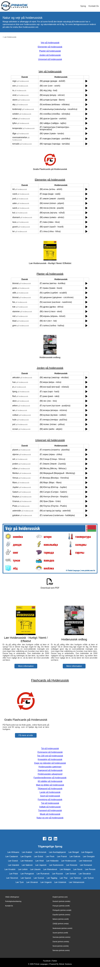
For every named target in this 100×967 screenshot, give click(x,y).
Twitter (54, 961)
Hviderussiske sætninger (50, 767)
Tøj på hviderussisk (50, 803)
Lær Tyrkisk (89, 878)
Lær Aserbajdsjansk (57, 852)
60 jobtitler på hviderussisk (50, 781)
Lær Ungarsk (46, 882)
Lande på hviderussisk (50, 792)
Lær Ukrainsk (32, 882)
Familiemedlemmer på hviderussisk (50, 778)
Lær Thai (63, 878)
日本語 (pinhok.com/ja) (61, 924)
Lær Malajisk (65, 869)
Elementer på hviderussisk (50, 47)
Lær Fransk (62, 856)
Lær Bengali (73, 852)
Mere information (26, 666)
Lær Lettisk (23, 869)
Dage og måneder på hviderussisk (50, 763)
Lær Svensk (39, 878)
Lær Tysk (20, 882)
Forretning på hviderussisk (50, 799)
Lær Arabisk (27, 852)
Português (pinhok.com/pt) (62, 910)
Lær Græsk (13, 861)
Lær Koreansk (86, 865)
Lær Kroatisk (10, 869)
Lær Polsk (13, 873)
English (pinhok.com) (60, 897)
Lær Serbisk (71, 873)
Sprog (83, 6)
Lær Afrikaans (13, 852)
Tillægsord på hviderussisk (50, 788)
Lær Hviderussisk (10, 37)
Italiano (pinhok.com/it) (61, 919)
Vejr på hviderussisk (50, 43)
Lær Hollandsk (52, 861)
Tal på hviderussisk (50, 748)
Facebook (47, 961)
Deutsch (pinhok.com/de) (61, 901)
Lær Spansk (26, 878)
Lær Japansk (40, 865)
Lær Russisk (57, 873)
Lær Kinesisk (71, 865)
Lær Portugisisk (27, 873)
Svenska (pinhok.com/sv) (61, 937)
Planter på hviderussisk (50, 51)
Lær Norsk (77, 869)
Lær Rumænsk (43, 873)
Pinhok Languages (41, 964)
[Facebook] (44, 839)
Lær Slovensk (12, 878)
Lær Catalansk (11, 856)
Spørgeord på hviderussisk (50, 770)
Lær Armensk (40, 852)
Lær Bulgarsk (87, 852)
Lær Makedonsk (50, 869)
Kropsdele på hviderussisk (50, 759)
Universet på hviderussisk (50, 59)
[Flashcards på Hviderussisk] (26, 715)
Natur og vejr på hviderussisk (50, 818)
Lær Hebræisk (27, 861)
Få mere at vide (26, 735)
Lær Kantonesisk (56, 865)
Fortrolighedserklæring (13, 901)
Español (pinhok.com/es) (61, 915)
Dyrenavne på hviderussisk (50, 752)
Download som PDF (50, 588)
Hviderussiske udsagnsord (50, 774)
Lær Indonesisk (85, 861)
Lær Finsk (50, 856)
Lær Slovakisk (85, 873)
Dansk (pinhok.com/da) (61, 942)
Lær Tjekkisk (75, 878)
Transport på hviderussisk (50, 810)
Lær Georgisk (89, 856)
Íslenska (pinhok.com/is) (61, 950)
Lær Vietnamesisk (76, 882)
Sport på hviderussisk (50, 796)
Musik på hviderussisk (50, 814)
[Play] (86, 81)
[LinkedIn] (55, 839)
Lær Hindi (39, 861)
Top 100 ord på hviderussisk (50, 756)
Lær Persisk (90, 869)
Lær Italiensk (27, 865)
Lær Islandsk (13, 865)
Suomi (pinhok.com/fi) (60, 933)
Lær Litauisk (35, 869)
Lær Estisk (38, 856)
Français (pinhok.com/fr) (61, 906)
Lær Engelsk (26, 856)
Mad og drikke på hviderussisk (50, 785)
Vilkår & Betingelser (12, 897)
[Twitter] (50, 839)
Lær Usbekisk (60, 882)
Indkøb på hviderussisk (50, 807)
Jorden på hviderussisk (50, 55)
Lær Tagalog (52, 878)
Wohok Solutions (65, 964)
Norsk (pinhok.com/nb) (61, 946)
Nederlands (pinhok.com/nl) (62, 928)
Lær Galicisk (75, 856)
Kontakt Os (94, 6)
